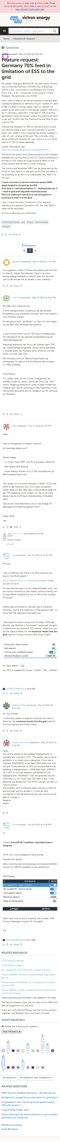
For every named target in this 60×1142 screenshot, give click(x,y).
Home (6, 39)
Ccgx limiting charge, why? (15, 1110)
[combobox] (33, 31)
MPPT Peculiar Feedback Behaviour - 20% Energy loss (29, 1093)
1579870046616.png (16, 689)
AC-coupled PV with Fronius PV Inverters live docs (26, 970)
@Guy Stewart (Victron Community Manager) (25, 580)
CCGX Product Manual (13, 960)
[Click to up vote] (8, 544)
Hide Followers (10, 1031)
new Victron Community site (30, 9)
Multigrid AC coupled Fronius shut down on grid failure (30, 1098)
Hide (15, 527)
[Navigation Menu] (4, 31)
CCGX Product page (11, 965)
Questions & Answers (24, 39)
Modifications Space (12, 1125)
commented (17, 534)
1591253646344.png (16, 940)
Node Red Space (10, 1129)
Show (15, 234)
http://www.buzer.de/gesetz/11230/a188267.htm (25, 150)
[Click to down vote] (10, 544)
